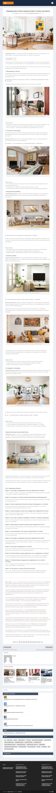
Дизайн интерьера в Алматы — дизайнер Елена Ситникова (14, 705)
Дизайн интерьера (33, 13)
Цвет (49, 746)
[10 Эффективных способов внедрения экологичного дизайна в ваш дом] (9, 672)
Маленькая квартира (21, 744)
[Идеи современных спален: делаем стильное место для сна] (34, 672)
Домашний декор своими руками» (16, 591)
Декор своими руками (9, 742)
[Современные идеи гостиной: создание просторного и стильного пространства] (5, 723)
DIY (5, 740)
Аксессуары (9, 740)
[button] (14, 59)
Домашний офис (37, 742)
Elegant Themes (10, 791)
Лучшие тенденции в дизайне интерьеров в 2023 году (13, 712)
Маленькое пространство (32, 744)
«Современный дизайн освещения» (16, 599)
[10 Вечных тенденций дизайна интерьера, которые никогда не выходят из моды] (46, 672)
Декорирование (47, 740)
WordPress (20, 791)
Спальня (38, 746)
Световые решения (31, 746)
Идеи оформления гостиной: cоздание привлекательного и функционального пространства (20, 699)
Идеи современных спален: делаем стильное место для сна (34, 679)
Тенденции (44, 746)
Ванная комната (21, 740)
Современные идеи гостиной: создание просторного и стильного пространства (18, 725)
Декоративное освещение (37, 740)
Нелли (16, 13)
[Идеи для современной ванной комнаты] (21, 672)
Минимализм (42, 744)
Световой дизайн (22, 746)
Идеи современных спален (10, 744)
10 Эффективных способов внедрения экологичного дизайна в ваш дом (9, 680)
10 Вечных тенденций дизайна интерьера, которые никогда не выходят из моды (46, 680)
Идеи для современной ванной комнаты (20, 679)
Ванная (15, 740)
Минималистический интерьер (11, 746)
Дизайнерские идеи (19, 742)
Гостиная (27, 13)
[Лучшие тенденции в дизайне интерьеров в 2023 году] (5, 710)
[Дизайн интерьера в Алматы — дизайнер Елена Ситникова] (5, 703)
